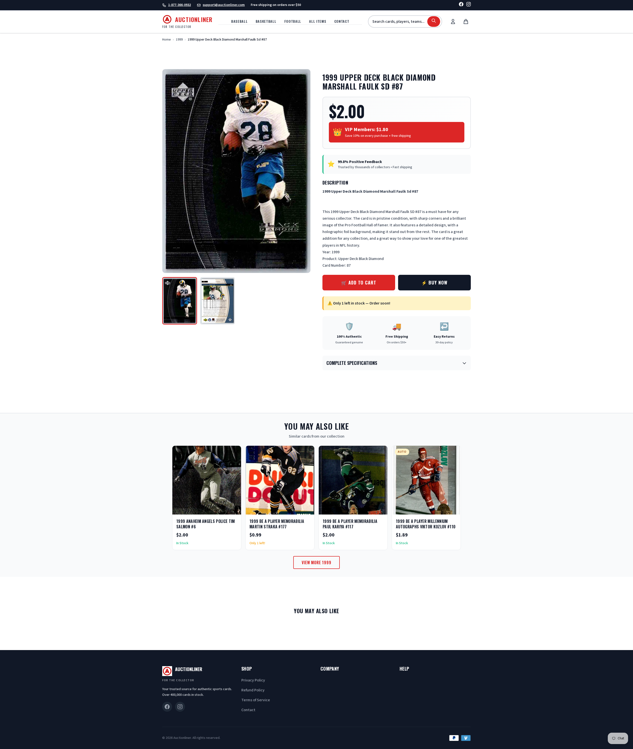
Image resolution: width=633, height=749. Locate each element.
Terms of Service (255, 700)
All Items (317, 21)
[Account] (453, 21)
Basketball (266, 21)
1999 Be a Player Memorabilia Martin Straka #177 (276, 524)
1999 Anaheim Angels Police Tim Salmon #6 (205, 524)
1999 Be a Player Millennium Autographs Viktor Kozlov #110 (425, 524)
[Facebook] (461, 5)
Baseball (239, 21)
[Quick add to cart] (233, 509)
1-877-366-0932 (179, 4)
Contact (341, 21)
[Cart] (466, 21)
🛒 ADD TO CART (358, 282)
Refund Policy (253, 690)
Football (292, 21)
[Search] (433, 21)
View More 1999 (316, 562)
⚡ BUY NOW (434, 282)
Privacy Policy (253, 680)
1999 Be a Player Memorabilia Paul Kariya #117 (350, 524)
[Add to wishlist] (221, 509)
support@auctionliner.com (224, 4)
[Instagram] (468, 5)
